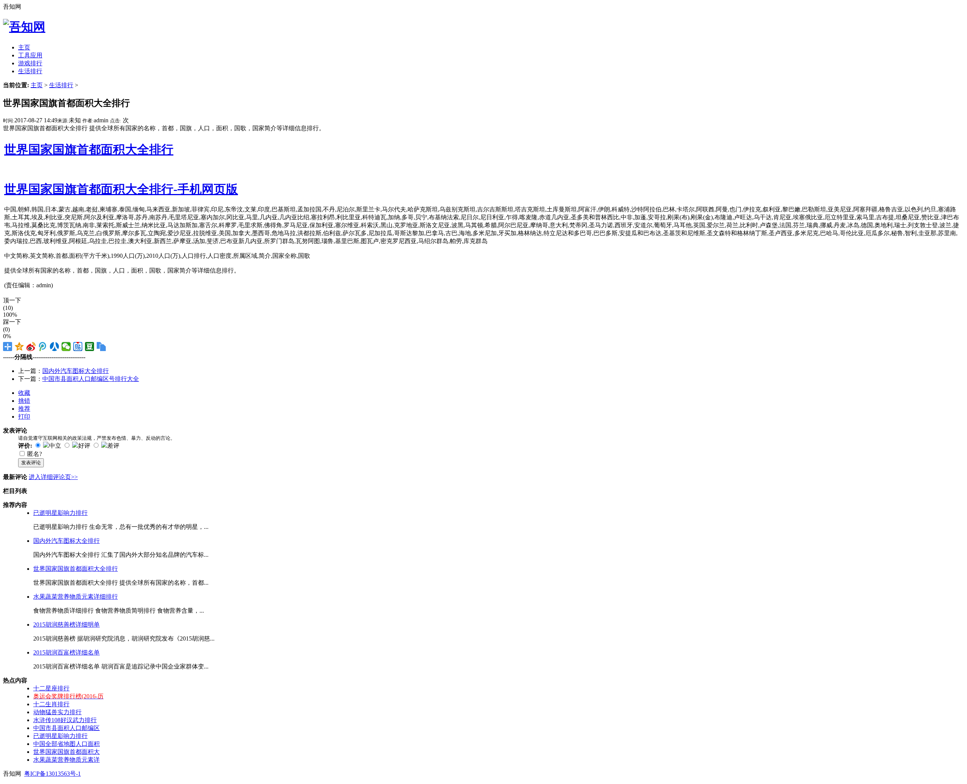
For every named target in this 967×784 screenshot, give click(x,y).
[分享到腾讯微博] (43, 346)
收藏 (24, 393)
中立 (55, 445)
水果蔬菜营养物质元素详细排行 (75, 596)
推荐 (24, 408)
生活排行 (61, 85)
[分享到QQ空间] (19, 346)
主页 (37, 85)
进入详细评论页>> (53, 477)
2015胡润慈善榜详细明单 (66, 624)
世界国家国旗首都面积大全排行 (88, 149)
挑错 (24, 400)
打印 (24, 416)
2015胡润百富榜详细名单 (66, 652)
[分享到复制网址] (101, 346)
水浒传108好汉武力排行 (65, 720)
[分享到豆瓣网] (89, 346)
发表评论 (31, 462)
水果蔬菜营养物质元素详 (66, 759)
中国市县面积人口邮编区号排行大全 (90, 379)
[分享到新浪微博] (31, 346)
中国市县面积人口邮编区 (66, 728)
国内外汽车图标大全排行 (75, 371)
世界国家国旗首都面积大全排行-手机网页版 (121, 189)
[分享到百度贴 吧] (78, 346)
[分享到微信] (66, 346)
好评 (84, 445)
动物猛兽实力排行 (57, 712)
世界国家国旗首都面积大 (66, 752)
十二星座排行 (51, 688)
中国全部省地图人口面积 (66, 744)
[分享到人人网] (54, 346)
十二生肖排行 (51, 704)
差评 (113, 445)
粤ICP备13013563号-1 (52, 773)
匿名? (34, 454)
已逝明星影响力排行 (60, 513)
